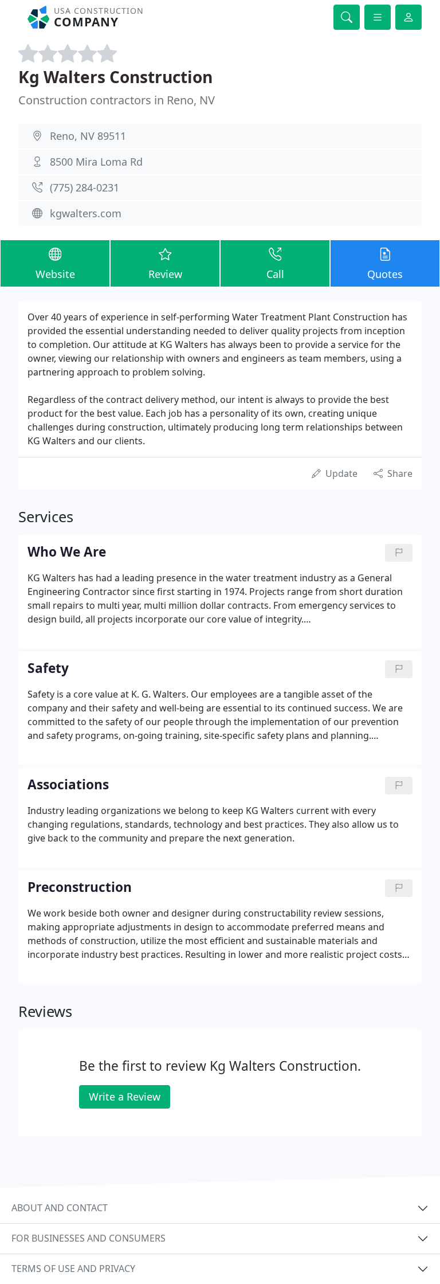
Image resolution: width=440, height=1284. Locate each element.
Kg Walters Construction (115, 77)
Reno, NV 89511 (88, 136)
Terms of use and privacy (73, 1268)
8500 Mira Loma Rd (96, 162)
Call (275, 274)
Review (165, 274)
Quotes (385, 274)
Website (55, 274)
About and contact (59, 1207)
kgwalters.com (85, 213)
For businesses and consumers (88, 1238)
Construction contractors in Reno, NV (116, 100)
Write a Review (124, 1096)
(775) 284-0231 (84, 187)
